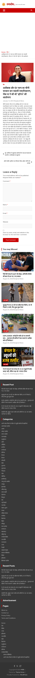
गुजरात (3, 466)
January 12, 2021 (8, 101)
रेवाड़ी (2, 547)
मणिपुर (3, 524)
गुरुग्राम (3, 468)
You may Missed (10, 249)
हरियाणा (3, 558)
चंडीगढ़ (3, 476)
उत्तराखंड (3, 437)
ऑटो (2, 442)
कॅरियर (3, 452)
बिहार (2, 521)
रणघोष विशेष (4, 537)
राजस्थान (3, 542)
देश (3, 84)
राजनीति (3, 539)
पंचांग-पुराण (4, 508)
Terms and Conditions (8, 618)
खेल (2, 463)
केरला (2, 455)
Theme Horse (20, 672)
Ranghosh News (19, 101)
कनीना (3, 447)
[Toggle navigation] (4, 10)
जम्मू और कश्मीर (5, 481)
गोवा (2, 473)
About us (4, 610)
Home (3, 623)
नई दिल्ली (3, 502)
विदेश (2, 555)
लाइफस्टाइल (4, 550)
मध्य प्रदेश (4, 526)
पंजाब (2, 510)
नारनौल (3, 505)
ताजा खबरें (6, 269)
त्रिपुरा (3, 497)
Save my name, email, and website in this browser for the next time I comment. (16, 234)
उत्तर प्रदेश (4, 434)
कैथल (2, 458)
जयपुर (3, 484)
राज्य (2, 545)
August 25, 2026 (8, 279)
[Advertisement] (17, 31)
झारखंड (3, 487)
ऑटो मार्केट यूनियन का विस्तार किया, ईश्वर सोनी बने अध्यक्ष (17, 162)
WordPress (23, 675)
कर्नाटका (3, 450)
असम (2, 429)
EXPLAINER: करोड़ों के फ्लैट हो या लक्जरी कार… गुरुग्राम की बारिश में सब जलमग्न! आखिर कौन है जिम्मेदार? (17, 338)
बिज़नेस (3, 518)
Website (5, 222)
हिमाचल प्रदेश (5, 560)
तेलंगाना (3, 495)
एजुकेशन (3, 439)
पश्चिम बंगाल (4, 513)
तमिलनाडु (3, 489)
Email (5, 213)
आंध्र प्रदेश (4, 431)
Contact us (5, 613)
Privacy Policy (5, 615)
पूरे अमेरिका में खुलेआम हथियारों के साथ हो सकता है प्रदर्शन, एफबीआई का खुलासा (18, 154)
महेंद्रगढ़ (3, 534)
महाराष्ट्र (3, 531)
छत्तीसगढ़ (3, 479)
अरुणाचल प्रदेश (5, 426)
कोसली (3, 460)
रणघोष (10, 4)
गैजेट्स (3, 471)
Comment (6, 181)
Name (5, 205)
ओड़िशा (3, 444)
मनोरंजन (3, 529)
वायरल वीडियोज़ (5, 553)
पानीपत (3, 516)
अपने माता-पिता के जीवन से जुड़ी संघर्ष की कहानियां (14, 423)
